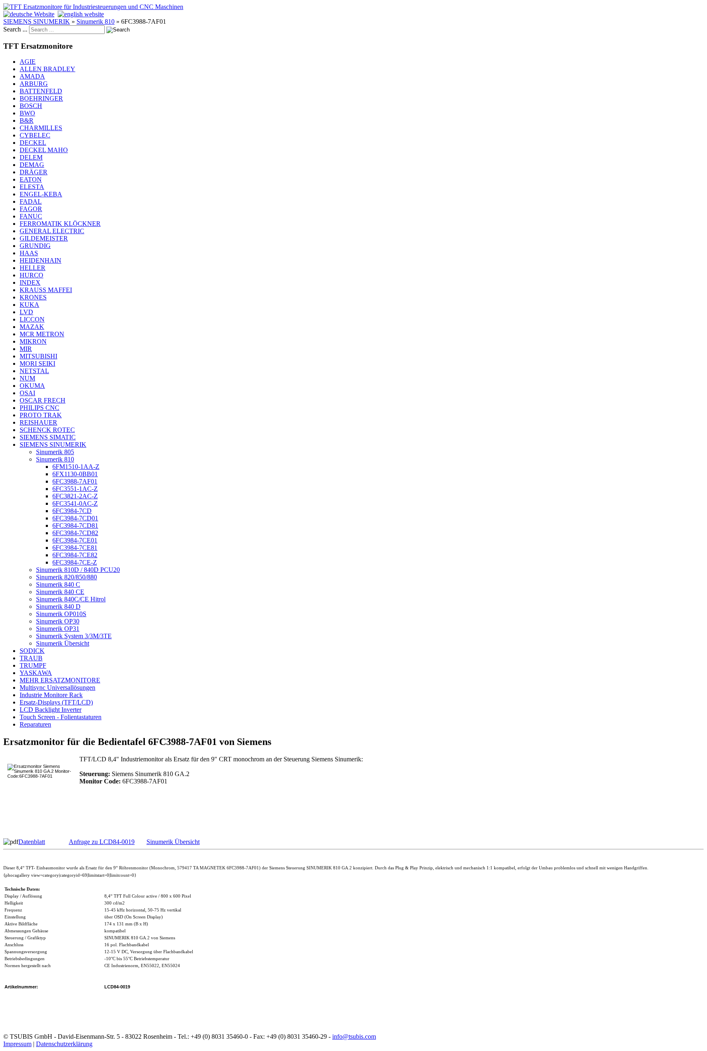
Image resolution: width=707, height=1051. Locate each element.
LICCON (32, 319)
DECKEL (33, 142)
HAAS (29, 253)
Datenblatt (31, 841)
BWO (27, 113)
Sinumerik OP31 (57, 628)
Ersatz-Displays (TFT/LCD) (56, 702)
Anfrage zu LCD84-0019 (102, 841)
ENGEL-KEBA (41, 194)
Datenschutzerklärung (64, 1043)
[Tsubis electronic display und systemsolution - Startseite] (93, 6)
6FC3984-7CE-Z (74, 562)
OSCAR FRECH (42, 400)
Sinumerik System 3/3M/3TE (74, 635)
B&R (27, 120)
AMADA (32, 76)
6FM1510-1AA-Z (75, 466)
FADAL (31, 201)
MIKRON (33, 341)
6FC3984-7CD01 (75, 518)
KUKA (29, 304)
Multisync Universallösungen (57, 687)
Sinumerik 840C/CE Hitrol (71, 599)
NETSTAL (34, 370)
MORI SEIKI (37, 363)
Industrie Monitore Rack (51, 694)
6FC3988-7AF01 (74, 481)
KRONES (33, 297)
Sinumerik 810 (96, 21)
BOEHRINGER (41, 98)
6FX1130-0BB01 (75, 473)
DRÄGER (33, 172)
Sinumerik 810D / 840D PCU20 (78, 569)
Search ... (15, 29)
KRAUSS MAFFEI (46, 289)
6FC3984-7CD (72, 510)
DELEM (31, 157)
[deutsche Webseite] (28, 14)
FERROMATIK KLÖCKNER (60, 223)
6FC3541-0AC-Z (75, 503)
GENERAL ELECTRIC (52, 230)
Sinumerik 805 (55, 451)
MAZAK (32, 326)
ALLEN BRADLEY (47, 68)
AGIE (28, 61)
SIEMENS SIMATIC (48, 437)
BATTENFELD (41, 91)
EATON (31, 179)
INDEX (30, 282)
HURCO (31, 275)
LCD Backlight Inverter (50, 709)
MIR (26, 348)
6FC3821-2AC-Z (75, 496)
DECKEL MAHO (44, 149)
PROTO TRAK (41, 415)
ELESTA (32, 186)
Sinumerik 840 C (58, 584)
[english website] (81, 14)
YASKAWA (36, 672)
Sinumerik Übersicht (62, 643)
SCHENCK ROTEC (47, 429)
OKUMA (32, 385)
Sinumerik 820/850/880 (66, 577)
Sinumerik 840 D (58, 606)
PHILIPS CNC (39, 407)
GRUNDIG (35, 245)
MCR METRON (42, 334)
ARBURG (34, 83)
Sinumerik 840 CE (60, 591)
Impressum (17, 1043)
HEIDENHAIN (40, 260)
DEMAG (32, 164)
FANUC (31, 216)
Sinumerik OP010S (61, 613)
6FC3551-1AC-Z (75, 488)
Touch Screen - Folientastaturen (60, 716)
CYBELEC (35, 135)
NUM (27, 378)
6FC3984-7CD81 (75, 525)
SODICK (32, 650)
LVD (26, 311)
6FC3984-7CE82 (74, 554)
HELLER (32, 267)
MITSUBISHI (38, 356)
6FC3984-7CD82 (75, 532)
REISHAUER (38, 422)
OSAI (27, 392)
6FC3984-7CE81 (74, 547)
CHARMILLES (41, 127)
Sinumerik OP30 (57, 621)
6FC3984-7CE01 (74, 540)
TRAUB (31, 658)
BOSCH (31, 105)
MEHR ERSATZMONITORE (60, 680)
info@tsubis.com (354, 1036)
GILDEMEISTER (44, 238)
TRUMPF (33, 665)
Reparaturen (35, 724)
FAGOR (31, 208)
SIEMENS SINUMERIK (36, 21)
